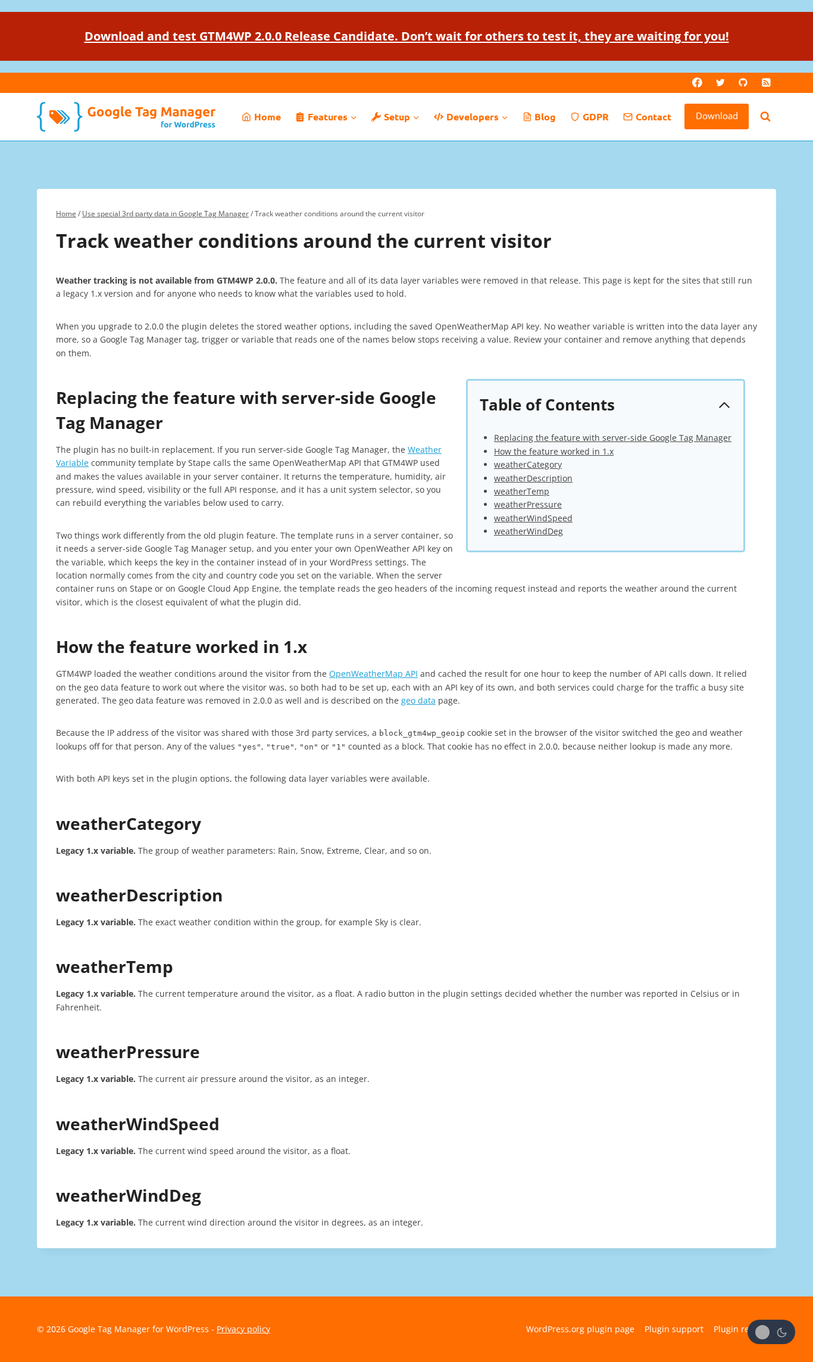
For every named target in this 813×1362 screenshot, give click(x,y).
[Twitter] (720, 83)
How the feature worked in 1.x (554, 451)
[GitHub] (743, 83)
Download (717, 116)
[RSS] (766, 83)
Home (267, 116)
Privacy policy (243, 1329)
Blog (545, 116)
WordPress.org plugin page (580, 1329)
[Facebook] (697, 83)
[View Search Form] (765, 117)
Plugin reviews (742, 1329)
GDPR (596, 116)
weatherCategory (528, 464)
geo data (418, 700)
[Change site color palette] (771, 1332)
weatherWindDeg (528, 531)
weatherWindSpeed (533, 518)
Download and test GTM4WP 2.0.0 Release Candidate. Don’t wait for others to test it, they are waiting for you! (407, 36)
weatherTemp (521, 491)
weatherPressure (528, 504)
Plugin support (674, 1329)
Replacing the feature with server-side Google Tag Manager (612, 437)
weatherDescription (533, 478)
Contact (653, 116)
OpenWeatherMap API (373, 673)
